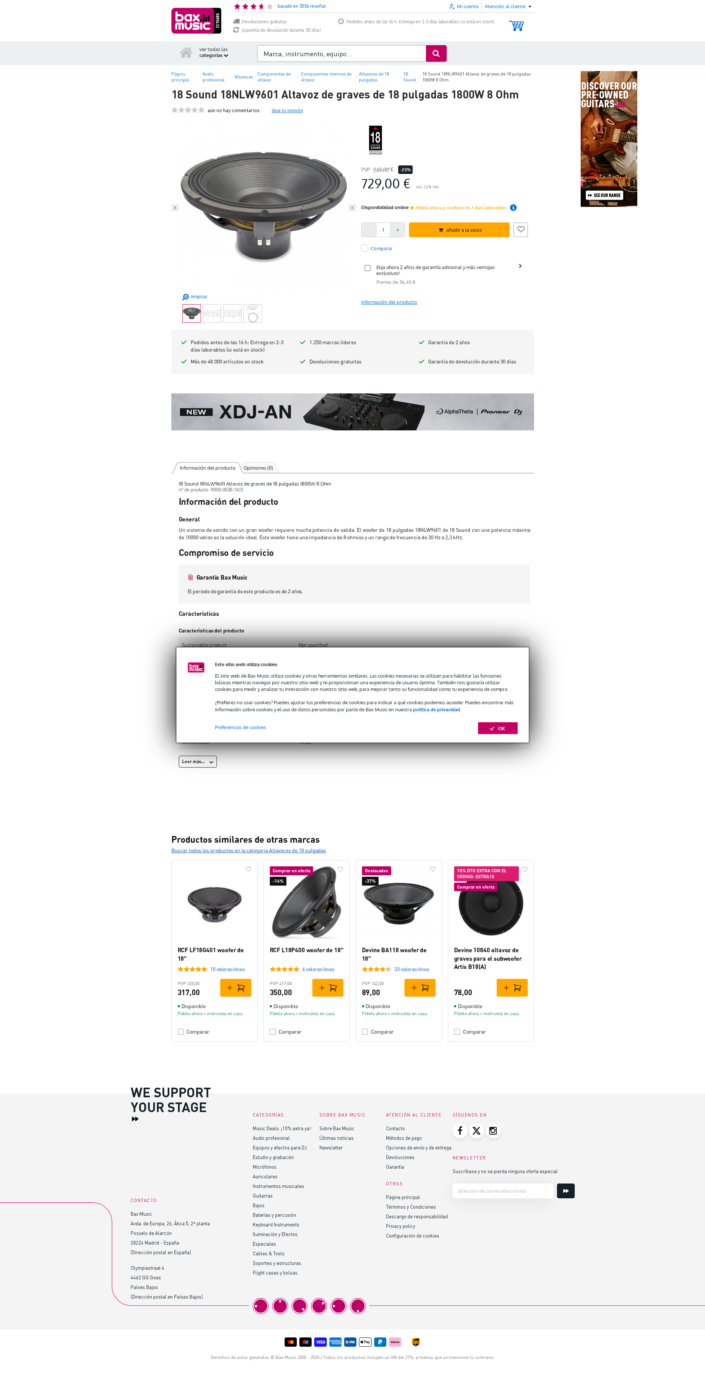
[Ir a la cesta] (516, 22)
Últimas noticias (336, 1138)
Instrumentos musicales (278, 1186)
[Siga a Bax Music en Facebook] (460, 1131)
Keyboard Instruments (276, 1224)
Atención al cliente (414, 1115)
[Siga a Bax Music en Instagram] (493, 1131)
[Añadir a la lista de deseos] (520, 229)
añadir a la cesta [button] (464, 230)
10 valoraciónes (227, 969)
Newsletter (331, 1147)
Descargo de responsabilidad (417, 1216)
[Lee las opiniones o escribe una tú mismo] (188, 110)
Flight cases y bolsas (275, 1272)
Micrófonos (264, 1167)
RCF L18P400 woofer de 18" (306, 949)
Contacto (395, 1128)
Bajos (259, 1205)
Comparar (198, 1031)
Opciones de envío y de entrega (418, 1147)
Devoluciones (400, 1157)
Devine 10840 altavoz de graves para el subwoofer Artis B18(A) (488, 958)
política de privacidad (436, 709)
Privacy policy (400, 1226)
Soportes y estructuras (277, 1263)
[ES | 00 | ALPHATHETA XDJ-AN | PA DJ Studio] (352, 411)
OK (501, 728)
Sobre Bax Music (337, 1128)
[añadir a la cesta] (235, 988)
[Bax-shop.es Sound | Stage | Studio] (196, 21)
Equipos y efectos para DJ (280, 1147)
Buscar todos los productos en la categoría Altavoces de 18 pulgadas (248, 850)
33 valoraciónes (412, 969)
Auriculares (265, 1176)
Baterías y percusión (274, 1215)
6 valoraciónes (318, 969)
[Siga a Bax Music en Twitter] (476, 1131)
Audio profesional (271, 1138)
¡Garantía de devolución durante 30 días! (281, 30)
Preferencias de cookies (240, 727)
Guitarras (263, 1195)
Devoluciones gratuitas (264, 21)
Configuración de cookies (412, 1235)
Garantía (395, 1167)
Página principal (403, 1197)
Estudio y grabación (273, 1157)
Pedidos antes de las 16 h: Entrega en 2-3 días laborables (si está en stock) (420, 21)
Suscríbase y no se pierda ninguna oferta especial (505, 1171)
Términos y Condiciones (411, 1206)
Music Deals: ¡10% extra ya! (282, 1128)
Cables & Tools (269, 1253)
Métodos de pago (404, 1138)
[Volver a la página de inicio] (186, 52)
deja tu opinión (287, 110)
